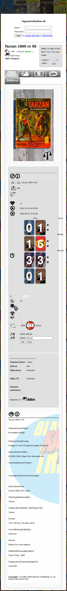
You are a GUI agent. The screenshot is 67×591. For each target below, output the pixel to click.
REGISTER (48, 35)
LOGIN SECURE (32, 35)
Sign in (49, 52)
